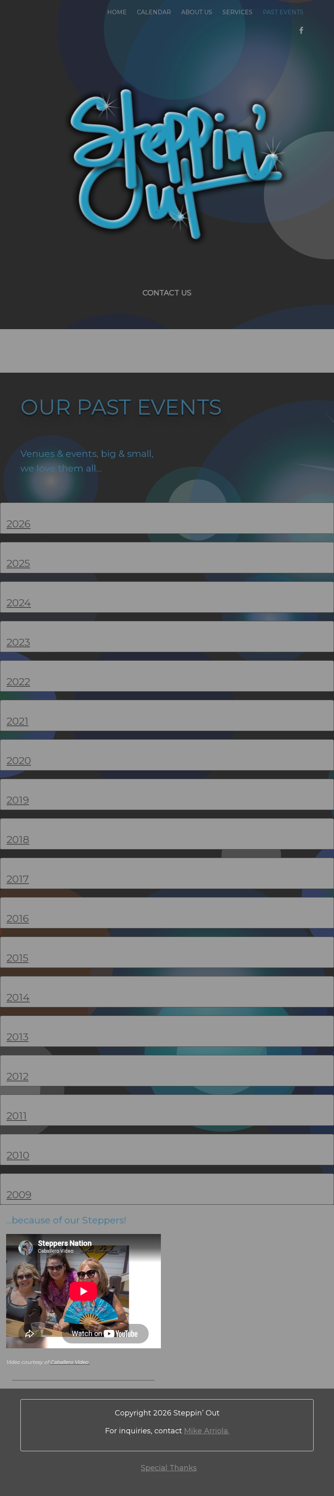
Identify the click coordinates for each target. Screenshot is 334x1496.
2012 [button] (18, 1076)
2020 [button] (19, 760)
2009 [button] (19, 1194)
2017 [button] (18, 879)
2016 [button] (18, 918)
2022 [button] (18, 681)
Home (117, 12)
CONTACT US (167, 292)
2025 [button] (18, 563)
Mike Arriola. (206, 1430)
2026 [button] (19, 524)
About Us (196, 12)
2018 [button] (18, 839)
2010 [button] (18, 1155)
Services (237, 12)
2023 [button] (18, 642)
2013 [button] (18, 1037)
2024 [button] (19, 602)
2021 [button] (18, 721)
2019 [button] (18, 800)
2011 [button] (17, 1115)
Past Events (283, 12)
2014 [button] (18, 997)
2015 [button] (18, 958)
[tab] (167, 518)
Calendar (154, 12)
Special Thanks (169, 1467)
